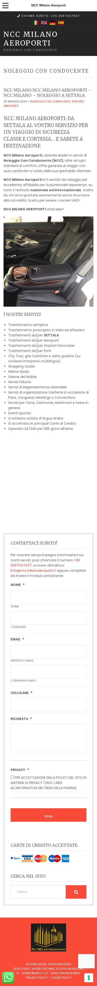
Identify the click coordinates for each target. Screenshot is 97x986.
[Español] (61, 22)
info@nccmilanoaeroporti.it (33, 570)
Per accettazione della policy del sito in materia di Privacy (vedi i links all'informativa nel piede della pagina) (48, 782)
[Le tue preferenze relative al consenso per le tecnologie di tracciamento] (88, 977)
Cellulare (21, 693)
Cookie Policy (61, 978)
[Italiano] (36, 22)
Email (17, 639)
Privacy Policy (37, 978)
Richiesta (21, 719)
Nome (17, 585)
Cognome (18, 627)
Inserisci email (22, 660)
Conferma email (23, 680)
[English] (44, 22)
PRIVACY (20, 770)
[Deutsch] (53, 22)
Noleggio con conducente (50, 101)
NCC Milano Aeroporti (31, 38)
